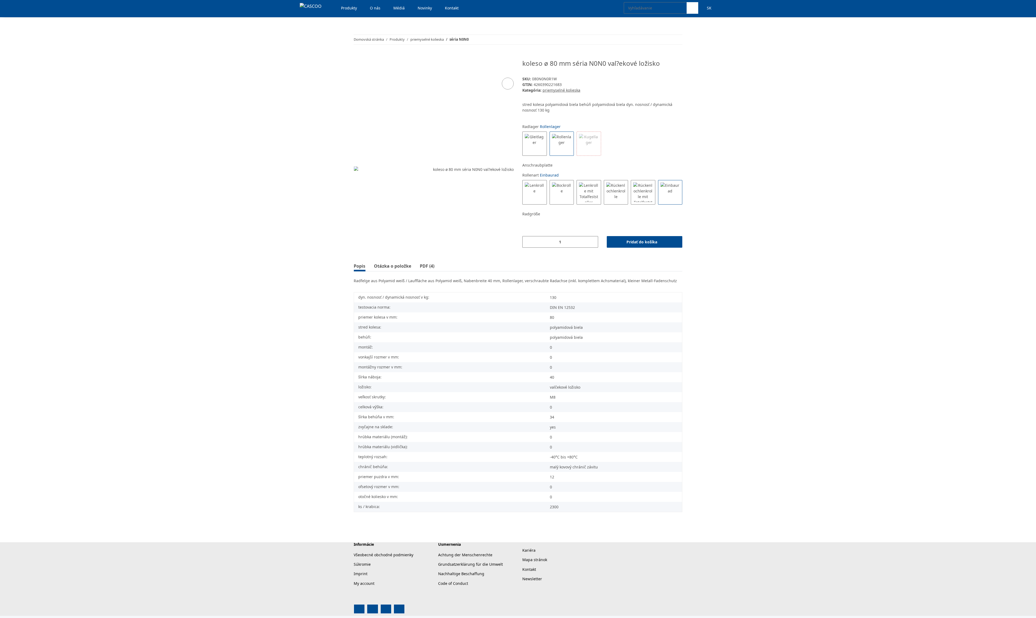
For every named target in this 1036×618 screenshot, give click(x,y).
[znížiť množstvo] (528, 241)
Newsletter (532, 578)
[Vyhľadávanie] (692, 8)
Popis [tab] (359, 266)
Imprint (360, 573)
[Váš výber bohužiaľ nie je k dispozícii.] (589, 144)
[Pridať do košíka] (358, 57)
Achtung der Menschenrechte (465, 554)
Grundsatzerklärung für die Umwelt (470, 564)
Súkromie (362, 564)
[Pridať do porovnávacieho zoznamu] (508, 83)
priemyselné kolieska (561, 90)
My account (364, 583)
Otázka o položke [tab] (392, 266)
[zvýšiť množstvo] (592, 241)
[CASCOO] (311, 6)
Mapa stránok (534, 559)
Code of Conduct (453, 583)
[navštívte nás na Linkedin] (399, 609)
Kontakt (529, 569)
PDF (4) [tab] (427, 266)
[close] (508, 65)
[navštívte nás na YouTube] (372, 609)
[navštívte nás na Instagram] (385, 609)
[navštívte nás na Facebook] (359, 609)
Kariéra (529, 550)
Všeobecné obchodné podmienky (383, 554)
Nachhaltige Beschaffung (461, 573)
